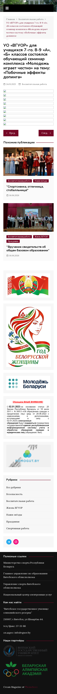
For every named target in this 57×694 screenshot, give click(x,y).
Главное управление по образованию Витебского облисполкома (25, 575)
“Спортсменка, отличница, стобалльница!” (25, 188)
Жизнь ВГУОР (41, 236)
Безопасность (14, 494)
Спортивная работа (17, 528)
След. (45, 133)
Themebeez (31, 687)
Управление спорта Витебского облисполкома (21, 586)
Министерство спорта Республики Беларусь (23, 564)
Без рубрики (13, 487)
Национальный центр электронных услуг (27, 594)
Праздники (13, 241)
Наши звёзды (41, 181)
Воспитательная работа (34, 84)
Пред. (12, 133)
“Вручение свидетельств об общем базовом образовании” (27, 248)
